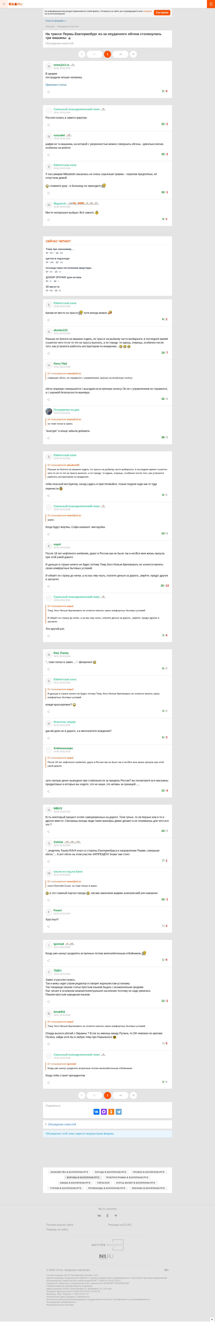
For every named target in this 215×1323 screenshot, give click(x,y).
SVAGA (58, 842)
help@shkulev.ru (68, 1302)
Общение (50, 26)
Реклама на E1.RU (120, 1224)
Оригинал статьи (56, 84)
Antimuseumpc (63, 748)
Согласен (162, 12)
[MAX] (104, 1112)
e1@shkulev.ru (83, 1297)
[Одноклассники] (111, 1112)
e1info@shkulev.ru (121, 1299)
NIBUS (58, 808)
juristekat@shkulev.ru (140, 1299)
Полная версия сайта (59, 1224)
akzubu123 (61, 330)
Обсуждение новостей (68, 26)
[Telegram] (119, 1112)
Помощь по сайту (57, 1229)
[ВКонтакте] (96, 1112)
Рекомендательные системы (60, 1305)
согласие (147, 11)
